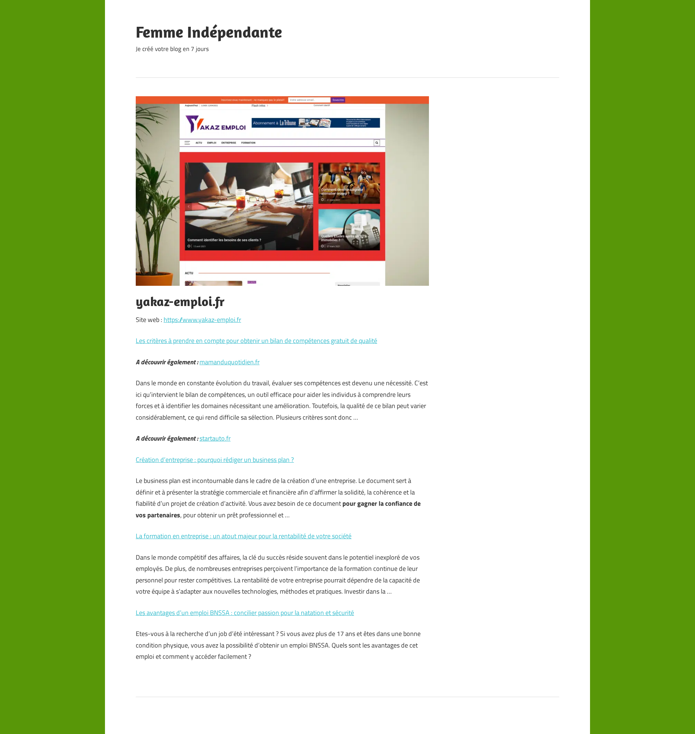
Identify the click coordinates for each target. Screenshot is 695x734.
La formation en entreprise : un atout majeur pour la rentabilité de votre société (243, 536)
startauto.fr (215, 438)
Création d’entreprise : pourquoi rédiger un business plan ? (215, 459)
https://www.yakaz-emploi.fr (202, 319)
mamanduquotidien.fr (229, 362)
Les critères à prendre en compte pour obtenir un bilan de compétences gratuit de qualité (256, 340)
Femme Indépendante (209, 32)
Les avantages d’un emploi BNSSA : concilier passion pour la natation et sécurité (245, 613)
